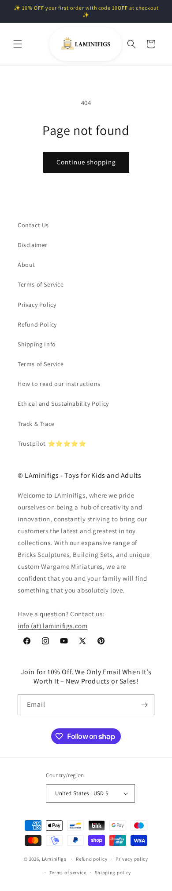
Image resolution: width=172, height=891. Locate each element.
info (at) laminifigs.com (52, 626)
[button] (17, 44)
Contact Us (33, 225)
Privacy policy (132, 859)
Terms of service (67, 872)
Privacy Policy (37, 305)
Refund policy (91, 859)
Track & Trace (36, 424)
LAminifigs (54, 859)
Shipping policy (113, 872)
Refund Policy (37, 324)
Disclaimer (33, 245)
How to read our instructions (59, 384)
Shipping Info (37, 344)
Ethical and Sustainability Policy (63, 403)
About (26, 265)
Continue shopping (86, 162)
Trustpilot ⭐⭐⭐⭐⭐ (52, 443)
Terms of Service (41, 284)
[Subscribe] (144, 705)
